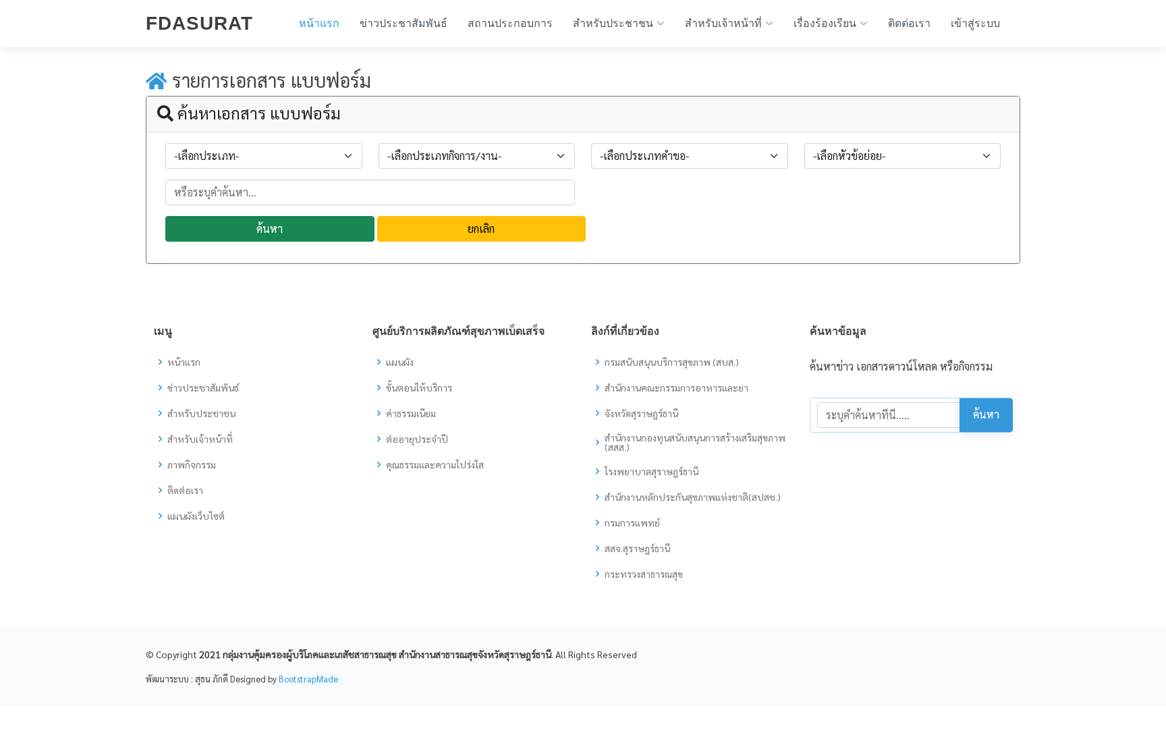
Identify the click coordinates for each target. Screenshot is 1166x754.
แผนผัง (400, 362)
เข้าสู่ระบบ (975, 23)
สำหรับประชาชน (201, 413)
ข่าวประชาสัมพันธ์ (403, 23)
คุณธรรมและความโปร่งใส (435, 464)
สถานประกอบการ (510, 23)
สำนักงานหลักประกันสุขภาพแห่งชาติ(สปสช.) (693, 497)
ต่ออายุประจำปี (417, 438)
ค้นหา (269, 228)
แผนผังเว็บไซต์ (196, 515)
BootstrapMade (308, 678)
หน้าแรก (319, 23)
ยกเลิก (481, 228)
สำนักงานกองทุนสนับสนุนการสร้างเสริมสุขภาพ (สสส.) (695, 442)
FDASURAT (199, 23)
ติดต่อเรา (909, 23)
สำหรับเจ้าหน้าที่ (200, 438)
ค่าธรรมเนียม (411, 413)
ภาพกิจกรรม (191, 464)
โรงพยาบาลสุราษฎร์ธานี (651, 471)
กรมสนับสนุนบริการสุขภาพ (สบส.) (672, 362)
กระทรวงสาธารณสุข (644, 573)
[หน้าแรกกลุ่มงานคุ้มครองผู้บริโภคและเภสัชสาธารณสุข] (156, 80)
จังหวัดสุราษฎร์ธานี (641, 413)
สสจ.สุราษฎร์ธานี (637, 548)
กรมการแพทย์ (632, 522)
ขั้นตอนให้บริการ (419, 387)
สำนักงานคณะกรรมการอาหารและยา (676, 387)
